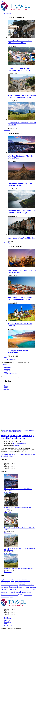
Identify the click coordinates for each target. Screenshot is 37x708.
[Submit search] (18, 377)
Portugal (17, 592)
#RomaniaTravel (4, 582)
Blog (5, 372)
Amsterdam (15, 584)
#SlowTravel (10, 582)
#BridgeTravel (4, 579)
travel (7, 597)
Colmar (6, 587)
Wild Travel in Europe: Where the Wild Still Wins (18, 489)
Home (6, 617)
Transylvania (3, 596)
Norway (5, 592)
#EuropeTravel (17, 579)
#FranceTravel (25, 579)
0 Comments (16, 445)
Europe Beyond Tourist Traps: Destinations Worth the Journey (19, 69)
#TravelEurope (18, 583)
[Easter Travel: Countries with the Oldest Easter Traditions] (11, 506)
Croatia (11, 587)
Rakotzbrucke (28, 592)
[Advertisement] (18, 409)
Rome (7, 595)
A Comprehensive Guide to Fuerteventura (18, 351)
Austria (21, 585)
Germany (12, 590)
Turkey (11, 597)
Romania (3, 595)
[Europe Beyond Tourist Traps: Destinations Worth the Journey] (11, 526)
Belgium (31, 585)
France (4, 589)
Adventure (7, 369)
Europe (33, 587)
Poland (12, 592)
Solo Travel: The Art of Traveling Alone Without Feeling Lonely (20, 298)
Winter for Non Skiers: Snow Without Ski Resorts (18, 568)
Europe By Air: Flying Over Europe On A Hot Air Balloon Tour (17, 436)
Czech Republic (19, 587)
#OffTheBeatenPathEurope (24, 581)
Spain (21, 594)
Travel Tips (7, 370)
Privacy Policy (8, 625)
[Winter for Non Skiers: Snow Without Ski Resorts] (11, 567)
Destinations (7, 367)
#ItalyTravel (15, 581)
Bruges (3, 587)
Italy (32, 589)
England (27, 587)
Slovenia (16, 595)
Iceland (27, 590)
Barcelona (26, 585)
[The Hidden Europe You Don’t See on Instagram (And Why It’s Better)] (11, 546)
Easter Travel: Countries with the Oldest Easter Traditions (20, 42)
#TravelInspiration (27, 582)
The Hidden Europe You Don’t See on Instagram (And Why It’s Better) (22, 96)
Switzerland (28, 595)
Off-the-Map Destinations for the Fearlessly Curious (20, 184)
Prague (23, 592)
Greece (18, 590)
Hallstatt (23, 590)
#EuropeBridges (10, 579)
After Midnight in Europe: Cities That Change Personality (22, 271)
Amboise (6, 389)
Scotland (11, 595)
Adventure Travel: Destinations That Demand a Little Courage (21, 211)
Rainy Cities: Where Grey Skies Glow (21, 238)
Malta (2, 592)
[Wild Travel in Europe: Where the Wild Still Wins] (11, 487)
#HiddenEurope (6, 581)
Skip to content (5, 1)
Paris (9, 592)
